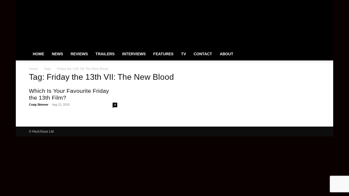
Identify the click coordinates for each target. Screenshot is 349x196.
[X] (307, 4)
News (57, 54)
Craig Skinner (38, 104)
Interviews (134, 54)
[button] (313, 54)
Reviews (79, 54)
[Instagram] (298, 4)
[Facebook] (289, 4)
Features (163, 54)
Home (38, 54)
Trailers (105, 54)
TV (183, 54)
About (226, 54)
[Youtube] (316, 4)
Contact (203, 54)
